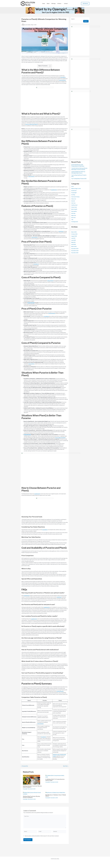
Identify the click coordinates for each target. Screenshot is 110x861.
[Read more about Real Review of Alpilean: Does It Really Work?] (55, 792)
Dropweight (25, 788)
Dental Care (74, 190)
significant (61, 231)
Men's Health (74, 209)
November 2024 (74, 250)
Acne (72, 186)
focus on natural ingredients (31, 124)
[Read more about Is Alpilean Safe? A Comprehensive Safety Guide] (56, 776)
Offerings (53, 3)
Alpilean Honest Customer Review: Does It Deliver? (32, 786)
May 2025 (73, 242)
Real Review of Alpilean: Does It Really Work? (55, 795)
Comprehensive (30, 302)
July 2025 (73, 238)
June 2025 (73, 240)
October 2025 (74, 234)
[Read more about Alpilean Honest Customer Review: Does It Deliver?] (31, 779)
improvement (31, 176)
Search (72, 19)
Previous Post (24, 766)
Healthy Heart (74, 205)
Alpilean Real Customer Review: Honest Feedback (31, 797)
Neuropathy (74, 211)
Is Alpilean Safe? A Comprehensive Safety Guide (55, 780)
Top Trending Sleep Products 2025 (78, 178)
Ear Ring (73, 194)
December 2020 (74, 252)
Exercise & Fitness (75, 196)
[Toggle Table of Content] (49, 66)
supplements (54, 189)
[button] (61, 3)
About (48, 3)
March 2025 (74, 246)
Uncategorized (74, 221)
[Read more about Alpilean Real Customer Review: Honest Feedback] (33, 793)
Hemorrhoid (74, 207)
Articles (59, 3)
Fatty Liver (73, 198)
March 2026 (74, 232)
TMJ (72, 219)
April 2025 (73, 244)
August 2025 (74, 236)
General (73, 201)
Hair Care (73, 203)
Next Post (66, 766)
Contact (66, 3)
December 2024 (74, 248)
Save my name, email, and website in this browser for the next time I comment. (42, 835)
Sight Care (73, 215)
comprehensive (62, 80)
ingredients (63, 77)
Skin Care (73, 217)
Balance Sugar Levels (76, 188)
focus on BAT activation (60, 437)
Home (43, 3)
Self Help (73, 213)
